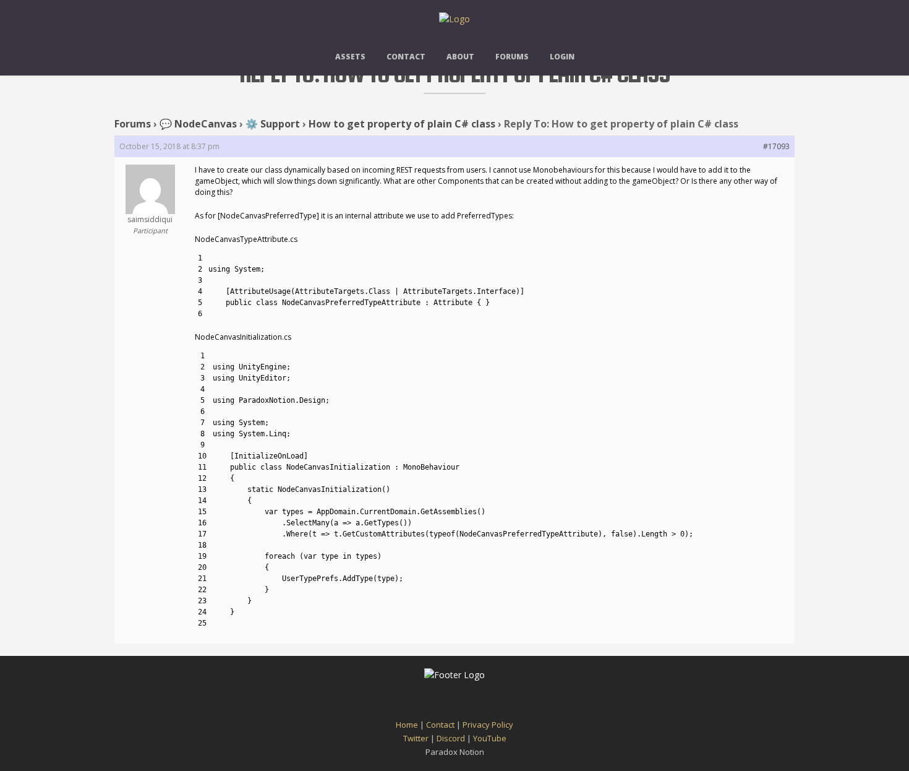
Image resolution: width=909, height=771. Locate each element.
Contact (405, 56)
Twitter (416, 738)
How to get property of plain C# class (402, 124)
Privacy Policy (488, 724)
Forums (512, 56)
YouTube (489, 738)
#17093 (776, 146)
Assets (350, 56)
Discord (451, 738)
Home (407, 724)
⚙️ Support (272, 124)
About (460, 56)
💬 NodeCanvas (198, 124)
